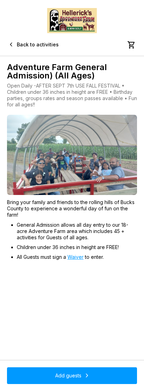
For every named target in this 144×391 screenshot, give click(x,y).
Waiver (75, 257)
